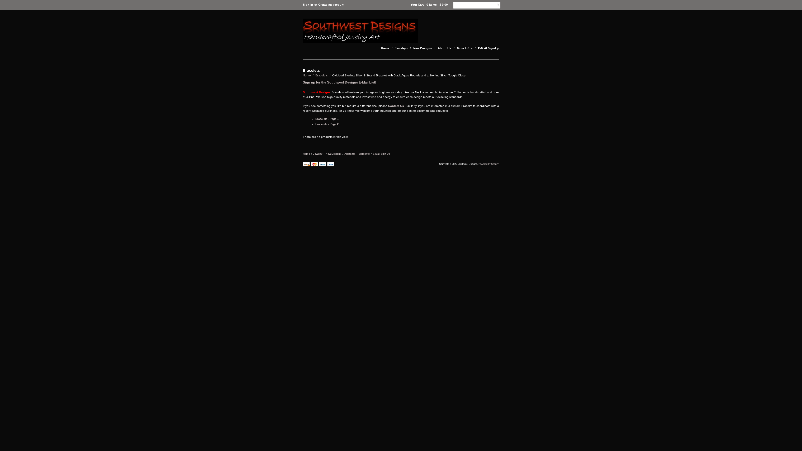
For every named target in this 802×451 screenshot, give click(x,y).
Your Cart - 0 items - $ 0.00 (429, 4)
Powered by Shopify (488, 164)
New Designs (422, 48)
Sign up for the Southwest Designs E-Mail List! (339, 82)
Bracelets (321, 75)
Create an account (331, 4)
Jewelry (400, 48)
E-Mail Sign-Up (488, 48)
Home (385, 48)
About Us (444, 48)
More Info (464, 48)
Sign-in (308, 4)
